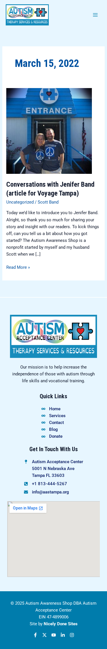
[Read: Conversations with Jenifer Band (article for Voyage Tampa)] (49, 130)
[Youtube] (53, 635)
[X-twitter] (44, 635)
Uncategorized (20, 202)
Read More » (18, 267)
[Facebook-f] (35, 635)
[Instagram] (71, 635)
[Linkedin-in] (62, 635)
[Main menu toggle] (95, 15)
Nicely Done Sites (61, 623)
